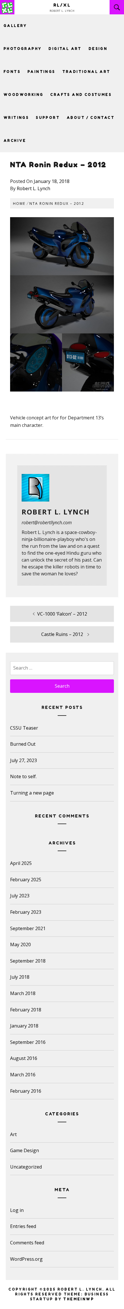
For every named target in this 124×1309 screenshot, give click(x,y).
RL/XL (62, 5)
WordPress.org (26, 1259)
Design (98, 49)
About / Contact (90, 117)
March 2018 (22, 993)
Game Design (24, 1150)
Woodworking (23, 94)
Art (13, 1134)
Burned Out (22, 744)
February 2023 (25, 912)
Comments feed (27, 1242)
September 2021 (28, 928)
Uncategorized (26, 1167)
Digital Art (64, 49)
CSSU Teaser (24, 728)
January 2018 (24, 1026)
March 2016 (22, 1074)
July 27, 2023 (23, 760)
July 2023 (19, 895)
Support (48, 117)
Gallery (15, 26)
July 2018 (19, 977)
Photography (22, 49)
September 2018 (28, 961)
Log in (17, 1210)
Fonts (11, 72)
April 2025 (21, 863)
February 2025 (25, 879)
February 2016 (25, 1091)
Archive (14, 140)
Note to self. (23, 776)
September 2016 (28, 1042)
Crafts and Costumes (81, 94)
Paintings (41, 72)
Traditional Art (86, 72)
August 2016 (23, 1058)
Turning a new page (32, 793)
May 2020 (20, 944)
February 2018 (25, 1010)
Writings (16, 117)
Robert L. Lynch (33, 188)
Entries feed (23, 1226)
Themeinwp (78, 1299)
